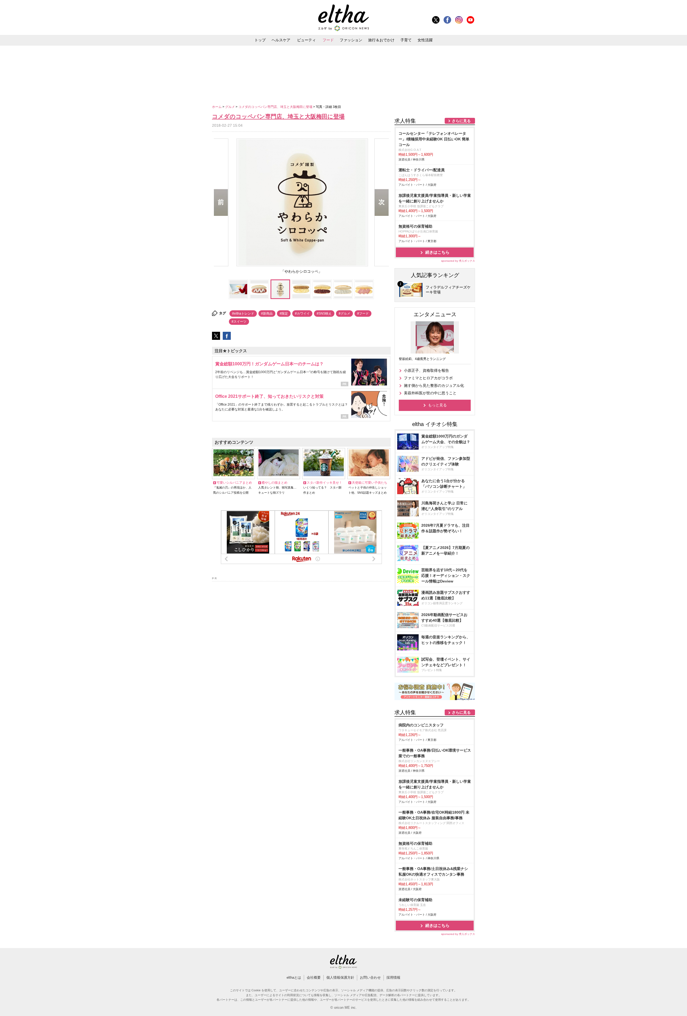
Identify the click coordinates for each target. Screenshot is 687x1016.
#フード (363, 313)
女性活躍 (425, 40)
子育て (406, 40)
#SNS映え (324, 313)
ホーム (217, 107)
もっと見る (437, 405)
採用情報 (393, 977)
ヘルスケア (281, 40)
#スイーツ (239, 321)
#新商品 (267, 313)
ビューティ (306, 40)
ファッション (351, 40)
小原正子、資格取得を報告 (426, 370)
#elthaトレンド (243, 313)
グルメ (230, 107)
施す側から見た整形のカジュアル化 (434, 385)
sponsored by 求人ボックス (458, 260)
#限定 (284, 313)
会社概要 (314, 977)
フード (328, 40)
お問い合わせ (370, 977)
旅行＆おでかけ (381, 40)
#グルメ (344, 313)
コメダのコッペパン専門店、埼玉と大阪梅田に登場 (275, 107)
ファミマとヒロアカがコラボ (428, 378)
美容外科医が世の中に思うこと (430, 393)
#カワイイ (302, 313)
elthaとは (294, 977)
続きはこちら (437, 252)
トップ (260, 40)
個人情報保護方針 (340, 977)
